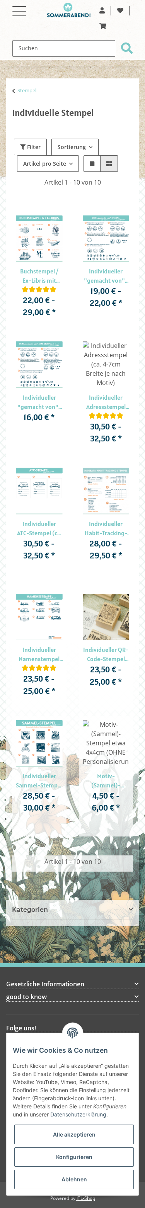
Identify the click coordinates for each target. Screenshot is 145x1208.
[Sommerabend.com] (69, 12)
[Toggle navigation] (19, 7)
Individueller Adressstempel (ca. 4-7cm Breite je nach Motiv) (105, 402)
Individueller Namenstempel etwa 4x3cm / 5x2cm (39, 654)
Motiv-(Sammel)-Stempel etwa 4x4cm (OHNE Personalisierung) (106, 781)
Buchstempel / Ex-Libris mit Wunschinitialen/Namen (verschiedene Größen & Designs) (39, 276)
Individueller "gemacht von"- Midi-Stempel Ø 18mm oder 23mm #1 (106, 276)
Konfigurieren (74, 1157)
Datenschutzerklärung (78, 1114)
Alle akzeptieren (74, 1134)
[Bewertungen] (39, 289)
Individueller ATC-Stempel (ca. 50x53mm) (39, 529)
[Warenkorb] (103, 26)
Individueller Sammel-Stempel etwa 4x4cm (39, 781)
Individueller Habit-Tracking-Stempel (106, 529)
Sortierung (72, 147)
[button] (102, 11)
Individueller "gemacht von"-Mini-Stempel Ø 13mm (39, 402)
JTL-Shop (86, 1198)
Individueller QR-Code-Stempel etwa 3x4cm (105, 654)
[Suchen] (127, 48)
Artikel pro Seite (44, 163)
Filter (33, 147)
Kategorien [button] (30, 909)
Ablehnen (74, 1179)
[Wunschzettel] (120, 11)
